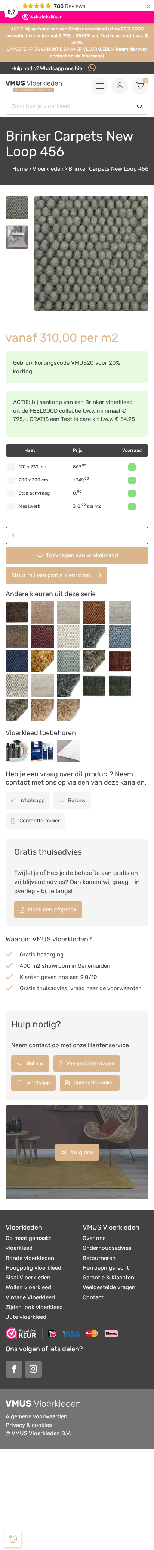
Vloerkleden (48, 168)
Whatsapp (31, 800)
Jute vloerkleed (26, 1317)
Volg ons (81, 1152)
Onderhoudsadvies (107, 1248)
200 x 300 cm (33, 480)
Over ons (94, 1238)
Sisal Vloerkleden (28, 1277)
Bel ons (76, 800)
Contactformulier (39, 821)
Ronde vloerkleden (30, 1258)
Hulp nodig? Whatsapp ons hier (48, 68)
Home (20, 168)
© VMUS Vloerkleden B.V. (38, 1433)
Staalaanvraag (34, 493)
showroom (56, 965)
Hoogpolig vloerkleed (33, 1267)
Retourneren (99, 1258)
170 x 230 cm (32, 466)
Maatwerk (29, 506)
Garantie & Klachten (108, 1277)
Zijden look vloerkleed (34, 1307)
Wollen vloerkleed (28, 1287)
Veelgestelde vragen (90, 1063)
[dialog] (12, 1538)
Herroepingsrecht (106, 1267)
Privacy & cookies (29, 1425)
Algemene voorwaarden (36, 1416)
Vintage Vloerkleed (30, 1297)
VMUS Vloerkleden (111, 1227)
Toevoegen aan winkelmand (82, 555)
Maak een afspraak (52, 909)
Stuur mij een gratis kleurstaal (50, 575)
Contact (93, 1297)
